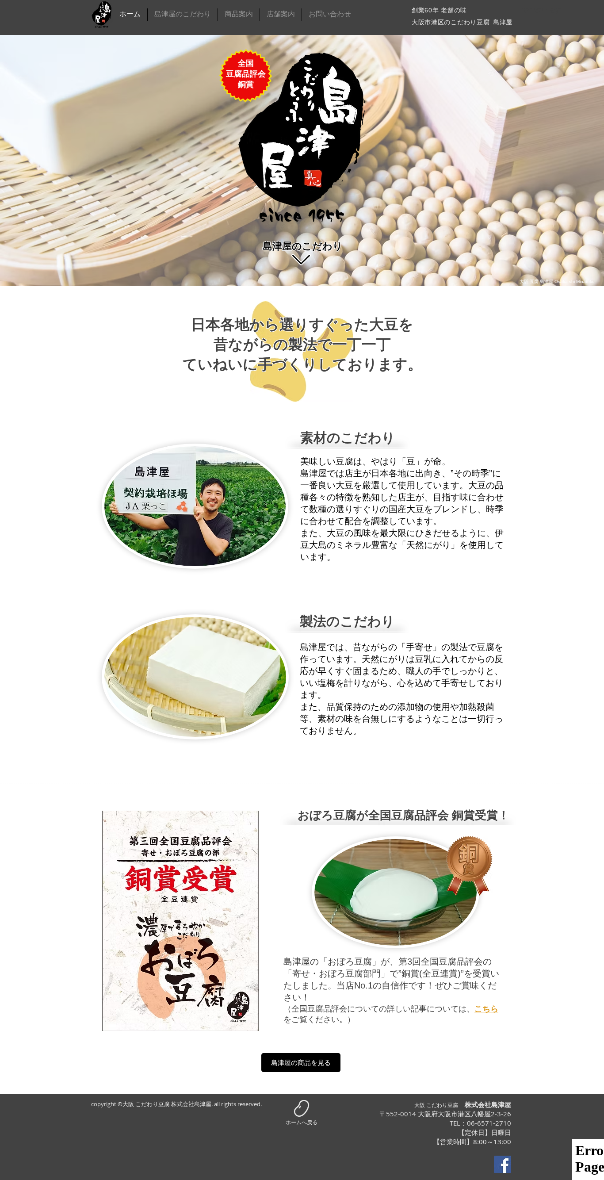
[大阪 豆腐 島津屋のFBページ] (502, 1164)
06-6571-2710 (489, 1123)
